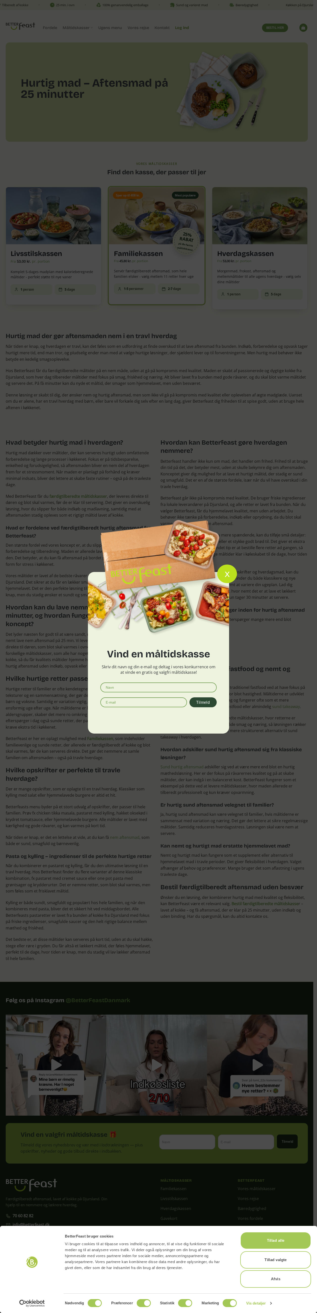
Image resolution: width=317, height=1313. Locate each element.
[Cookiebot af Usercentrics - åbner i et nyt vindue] (32, 1303)
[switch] (144, 1303)
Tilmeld (203, 702)
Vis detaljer (256, 1303)
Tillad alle (276, 1240)
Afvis (275, 1279)
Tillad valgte (275, 1260)
